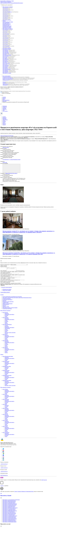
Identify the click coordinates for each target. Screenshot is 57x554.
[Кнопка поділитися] (0, 104)
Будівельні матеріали (7, 76)
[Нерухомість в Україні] (2, 440)
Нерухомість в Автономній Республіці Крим (11, 499)
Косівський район (6, 24)
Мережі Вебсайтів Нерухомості (11, 173)
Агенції (4, 116)
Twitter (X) (5, 107)
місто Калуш (5, 13)
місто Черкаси (5, 70)
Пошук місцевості (5, 92)
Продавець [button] (2, 161)
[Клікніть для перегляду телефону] (11, 168)
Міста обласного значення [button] (8, 6)
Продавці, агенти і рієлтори (10, 332)
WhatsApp (4, 109)
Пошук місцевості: (4, 86)
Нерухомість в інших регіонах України (10, 307)
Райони (1, 354)
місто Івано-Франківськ (7, 11)
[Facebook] (3, 452)
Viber (4, 110)
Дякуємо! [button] (2, 135)
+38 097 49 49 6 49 (3, 467)
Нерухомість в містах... (7, 19)
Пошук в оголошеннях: (4, 87)
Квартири (4, 101)
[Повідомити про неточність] (1, 113)
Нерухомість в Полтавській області (9, 512)
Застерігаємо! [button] (10, 135)
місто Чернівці (5, 71)
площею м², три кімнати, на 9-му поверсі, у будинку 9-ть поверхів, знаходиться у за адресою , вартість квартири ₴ (29, 253)
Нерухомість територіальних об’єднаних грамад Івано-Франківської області (17, 297)
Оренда (4, 124)
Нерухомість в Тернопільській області (10, 515)
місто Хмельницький (7, 69)
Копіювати (5, 106)
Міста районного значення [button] (8, 28)
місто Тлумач (5, 43)
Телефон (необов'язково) (5, 276)
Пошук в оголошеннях (6, 93)
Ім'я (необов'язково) (4, 273)
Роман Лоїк (5, 162)
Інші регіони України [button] (7, 48)
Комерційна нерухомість (9, 314)
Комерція (4, 118)
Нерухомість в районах (7, 27)
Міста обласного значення (5, 310)
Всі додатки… (5, 111)
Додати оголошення (7, 1)
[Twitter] (3, 449)
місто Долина (5, 29)
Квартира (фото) (6, 147)
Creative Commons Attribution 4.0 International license (24, 491)
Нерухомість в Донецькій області (9, 502)
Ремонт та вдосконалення (7, 78)
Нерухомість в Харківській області (9, 516)
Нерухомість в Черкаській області (9, 519)
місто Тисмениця (6, 45)
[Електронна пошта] (3, 460)
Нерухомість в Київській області (9, 506)
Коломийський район (7, 23)
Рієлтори (4, 123)
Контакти (2, 0)
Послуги (5, 0)
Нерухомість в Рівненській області (9, 513)
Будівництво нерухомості (7, 77)
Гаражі (4, 120)
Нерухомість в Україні (7, 73)
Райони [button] (4, 20)
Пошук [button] (1, 1)
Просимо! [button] (6, 135)
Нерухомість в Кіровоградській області (10, 507)
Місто (4, 99)
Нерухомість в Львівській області (9, 509)
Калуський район (6, 22)
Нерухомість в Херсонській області (9, 517)
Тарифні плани (5, 302)
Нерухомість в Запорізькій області (9, 505)
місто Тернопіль (6, 65)
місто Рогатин (5, 39)
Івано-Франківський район (8, 21)
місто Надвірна (5, 37)
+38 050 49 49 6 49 (3, 471)
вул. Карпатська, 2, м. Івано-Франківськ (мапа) (11, 159)
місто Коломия (5, 15)
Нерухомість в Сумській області (9, 514)
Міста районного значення (5, 387)
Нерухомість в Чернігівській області (9, 521)
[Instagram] (3, 450)
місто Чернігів (5, 72)
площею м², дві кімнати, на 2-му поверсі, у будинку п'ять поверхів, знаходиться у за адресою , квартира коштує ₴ (28, 232)
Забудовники (5, 119)
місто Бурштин (5, 9)
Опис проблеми (3, 270)
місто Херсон (5, 68)
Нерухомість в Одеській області (9, 511)
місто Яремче (5, 17)
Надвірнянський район (7, 25)
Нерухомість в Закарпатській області (10, 504)
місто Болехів (5, 7)
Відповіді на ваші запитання (8, 301)
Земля (4, 122)
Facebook (4, 108)
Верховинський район (7, 26)
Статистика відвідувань (7, 308)
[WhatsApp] (3, 453)
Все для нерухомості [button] (6, 75)
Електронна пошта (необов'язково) (7, 280)
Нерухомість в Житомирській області (10, 503)
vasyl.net (2, 485)
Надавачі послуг (6, 79)
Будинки (4, 121)
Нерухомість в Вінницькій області (9, 501)
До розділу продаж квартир (6, 287)
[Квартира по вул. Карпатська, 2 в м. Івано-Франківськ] (13, 202)
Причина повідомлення (5, 264)
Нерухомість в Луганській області (9, 508)
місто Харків (5, 67)
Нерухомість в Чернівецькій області (9, 520)
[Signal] (3, 455)
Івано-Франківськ (6, 100)
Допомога (2, 292)
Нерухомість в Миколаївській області (10, 510)
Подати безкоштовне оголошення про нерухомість (12, 296)
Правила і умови (10, 0)
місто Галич (5, 31)
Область (4, 98)
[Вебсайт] (3, 458)
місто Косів (5, 35)
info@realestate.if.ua (4, 475)
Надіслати (2, 285)
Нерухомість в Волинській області (9, 500)
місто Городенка (6, 33)
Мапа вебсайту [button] (7, 292)
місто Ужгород (5, 66)
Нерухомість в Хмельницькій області (10, 518)
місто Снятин (5, 41)
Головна (2, 294)
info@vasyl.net (44, 479)
